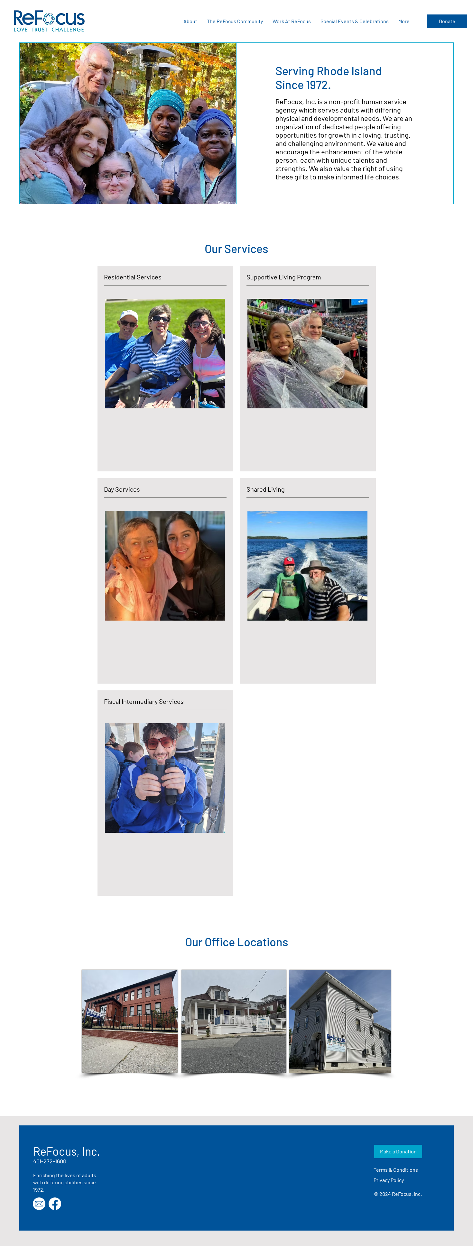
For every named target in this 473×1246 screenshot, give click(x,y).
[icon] (39, 1203)
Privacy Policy (389, 1180)
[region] (165, 368)
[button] (190, 21)
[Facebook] (55, 1203)
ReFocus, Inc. (66, 1151)
